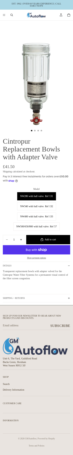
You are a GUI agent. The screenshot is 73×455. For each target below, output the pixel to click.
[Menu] (4, 15)
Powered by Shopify (46, 438)
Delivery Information (13, 389)
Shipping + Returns (14, 298)
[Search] (12, 15)
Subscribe (60, 326)
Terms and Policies (36, 445)
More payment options (36, 258)
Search (6, 384)
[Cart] (69, 15)
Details (7, 265)
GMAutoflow (30, 438)
